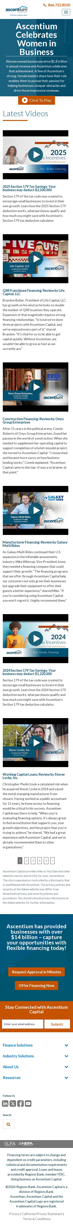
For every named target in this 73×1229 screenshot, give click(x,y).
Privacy (14, 1214)
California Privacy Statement (42, 1214)
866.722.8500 (59, 5)
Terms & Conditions (37, 1219)
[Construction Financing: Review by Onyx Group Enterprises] (35, 386)
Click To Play (40, 100)
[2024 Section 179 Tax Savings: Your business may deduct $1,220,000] (35, 638)
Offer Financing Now (36, 985)
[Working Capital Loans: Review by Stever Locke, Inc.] (35, 742)
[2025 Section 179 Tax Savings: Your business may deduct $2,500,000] (35, 154)
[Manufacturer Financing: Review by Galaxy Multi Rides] (35, 510)
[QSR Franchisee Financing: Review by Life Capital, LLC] (35, 258)
